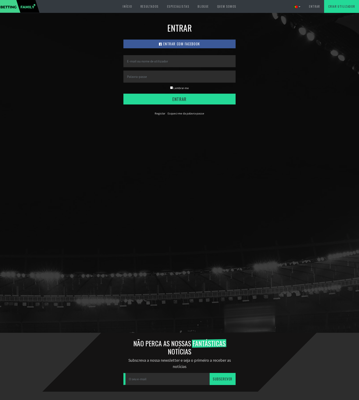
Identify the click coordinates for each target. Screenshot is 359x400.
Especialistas (178, 6)
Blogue (203, 6)
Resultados (149, 6)
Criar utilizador (341, 6)
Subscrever (222, 378)
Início (127, 6)
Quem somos (226, 6)
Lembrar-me (181, 88)
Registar (160, 113)
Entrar (314, 6)
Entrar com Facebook (181, 43)
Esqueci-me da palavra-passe (186, 113)
